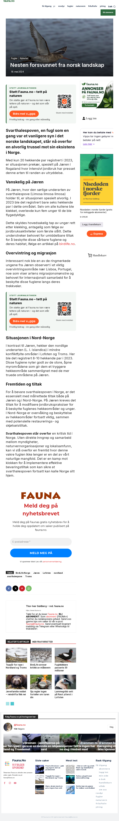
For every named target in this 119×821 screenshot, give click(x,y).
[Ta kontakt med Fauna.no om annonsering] (89, 105)
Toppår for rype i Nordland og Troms (16, 666)
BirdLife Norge (23, 573)
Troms (28, 576)
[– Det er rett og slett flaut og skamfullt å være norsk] (70, 769)
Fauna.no (53, 614)
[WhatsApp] (29, 588)
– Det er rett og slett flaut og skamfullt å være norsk (85, 768)
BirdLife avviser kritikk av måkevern (40, 666)
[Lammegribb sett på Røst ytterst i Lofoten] (65, 682)
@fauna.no (20, 724)
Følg (111, 727)
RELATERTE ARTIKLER (18, 642)
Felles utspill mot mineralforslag (84, 777)
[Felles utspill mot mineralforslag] (70, 779)
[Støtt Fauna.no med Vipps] (64, 101)
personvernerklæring (52, 561)
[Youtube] (15, 783)
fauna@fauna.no (35, 623)
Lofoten (47, 573)
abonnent (51, 616)
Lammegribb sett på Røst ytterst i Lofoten (64, 694)
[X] (15, 588)
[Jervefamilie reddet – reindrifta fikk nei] (16, 682)
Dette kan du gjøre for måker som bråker (85, 787)
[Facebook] (9, 588)
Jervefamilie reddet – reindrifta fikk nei (16, 693)
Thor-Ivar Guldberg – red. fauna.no (45, 606)
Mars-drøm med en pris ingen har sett (54, 787)
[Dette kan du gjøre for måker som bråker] (70, 789)
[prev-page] (7, 704)
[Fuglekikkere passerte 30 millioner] (65, 655)
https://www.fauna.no (33, 610)
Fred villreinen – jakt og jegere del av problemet (54, 768)
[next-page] (12, 704)
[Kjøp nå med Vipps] (97, 233)
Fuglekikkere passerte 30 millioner (61, 667)
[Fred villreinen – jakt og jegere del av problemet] (39, 769)
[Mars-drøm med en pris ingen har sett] (39, 789)
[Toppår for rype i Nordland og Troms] (16, 655)
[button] (112, 6)
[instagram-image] (12, 743)
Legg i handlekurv (91, 224)
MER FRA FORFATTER (42, 642)
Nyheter (24, 58)
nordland (58, 573)
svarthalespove (14, 576)
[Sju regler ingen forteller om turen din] (41, 682)
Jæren (36, 573)
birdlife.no (67, 244)
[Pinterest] (22, 588)
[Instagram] (10, 783)
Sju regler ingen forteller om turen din (39, 694)
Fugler (14, 58)
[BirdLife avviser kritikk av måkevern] (41, 655)
